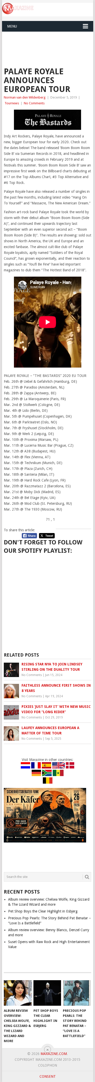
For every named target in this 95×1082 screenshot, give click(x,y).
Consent (48, 1076)
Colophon (47, 1065)
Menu (12, 26)
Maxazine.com (54, 1054)
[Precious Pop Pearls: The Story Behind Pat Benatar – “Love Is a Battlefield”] (76, 993)
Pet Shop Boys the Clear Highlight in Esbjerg (43, 911)
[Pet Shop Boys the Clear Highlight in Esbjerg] (47, 993)
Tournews (12, 103)
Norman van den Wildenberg (25, 97)
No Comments (34, 103)
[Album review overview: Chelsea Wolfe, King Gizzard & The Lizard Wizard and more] (17, 993)
